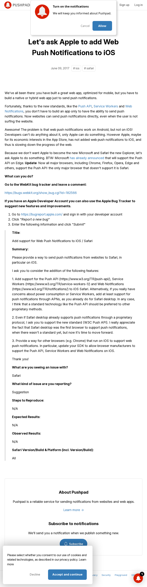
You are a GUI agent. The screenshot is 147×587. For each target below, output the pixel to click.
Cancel (85, 26)
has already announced (87, 158)
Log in (138, 5)
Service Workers (106, 106)
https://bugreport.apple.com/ (41, 214)
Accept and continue (67, 574)
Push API (85, 106)
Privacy (93, 575)
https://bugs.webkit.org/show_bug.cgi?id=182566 (41, 193)
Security (106, 575)
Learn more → (73, 510)
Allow (102, 26)
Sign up (124, 5)
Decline (35, 574)
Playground (121, 575)
